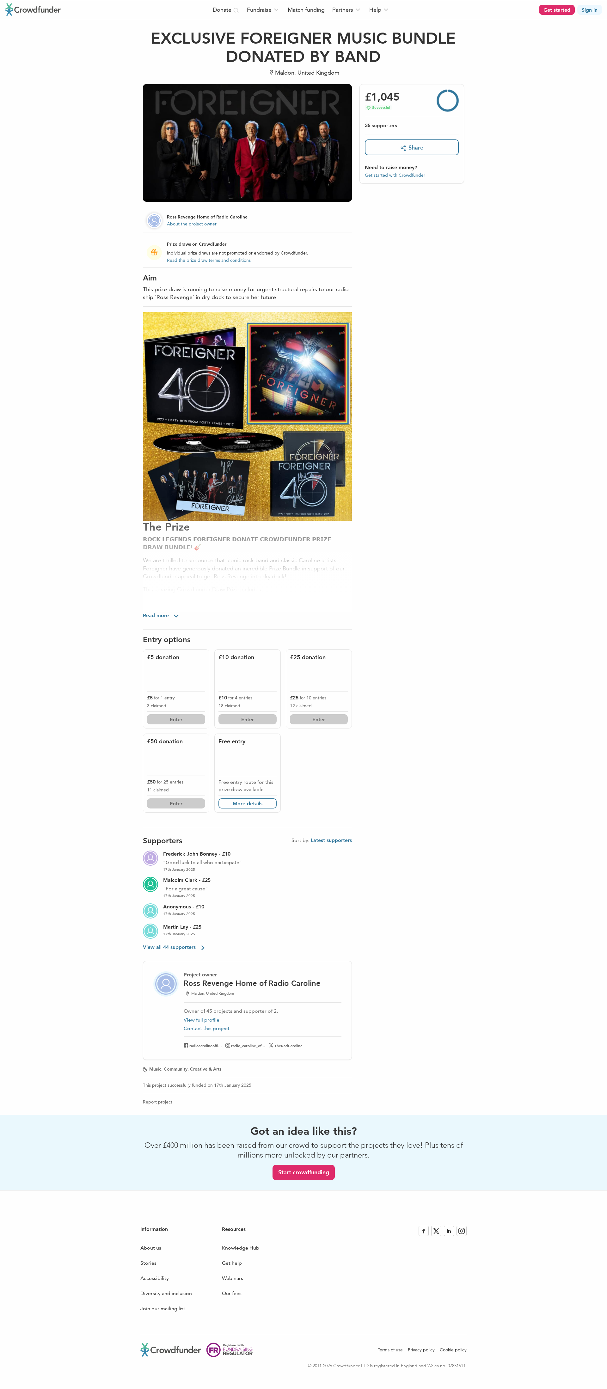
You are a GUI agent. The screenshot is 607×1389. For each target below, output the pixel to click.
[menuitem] (263, 9)
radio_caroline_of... (248, 1045)
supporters (381, 125)
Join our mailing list (162, 1309)
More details (247, 804)
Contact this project (207, 1028)
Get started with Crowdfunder (395, 175)
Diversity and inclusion (166, 1293)
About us (150, 1248)
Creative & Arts (205, 1069)
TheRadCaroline (288, 1045)
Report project (157, 1102)
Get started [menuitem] (556, 10)
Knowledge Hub (240, 1248)
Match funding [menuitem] (306, 9)
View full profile (201, 1020)
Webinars (232, 1278)
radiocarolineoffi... (205, 1045)
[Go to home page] (33, 9)
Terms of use (390, 1350)
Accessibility (154, 1278)
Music (155, 1069)
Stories (148, 1263)
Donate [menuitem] (223, 9)
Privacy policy (421, 1350)
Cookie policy (453, 1350)
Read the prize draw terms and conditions (209, 260)
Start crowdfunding (303, 1172)
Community (175, 1069)
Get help (232, 1263)
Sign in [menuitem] (590, 10)
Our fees (232, 1293)
